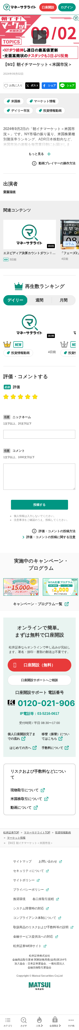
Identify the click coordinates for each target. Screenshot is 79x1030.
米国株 (15, 101)
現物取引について (25, 790)
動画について (21, 807)
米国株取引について (26, 799)
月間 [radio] (64, 300)
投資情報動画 (52, 110)
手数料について (52, 748)
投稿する (39, 504)
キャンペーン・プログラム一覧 (37, 604)
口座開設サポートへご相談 (39, 680)
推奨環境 (19, 899)
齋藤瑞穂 (9, 192)
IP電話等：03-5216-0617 (39, 713)
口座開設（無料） (39, 665)
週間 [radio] (39, 300)
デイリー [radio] (15, 300)
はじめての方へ (20, 748)
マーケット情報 (45, 101)
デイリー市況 (20, 110)
